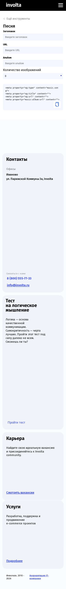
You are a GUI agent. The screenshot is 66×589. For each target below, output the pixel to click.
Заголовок (9, 31)
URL (5, 44)
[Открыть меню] (60, 5)
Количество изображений (22, 70)
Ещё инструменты (18, 18)
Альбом (7, 57)
